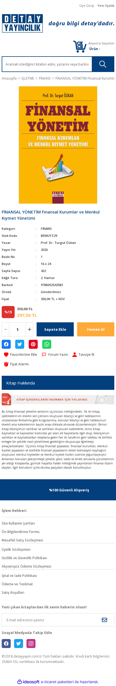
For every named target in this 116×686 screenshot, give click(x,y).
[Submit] (104, 619)
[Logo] (58, 23)
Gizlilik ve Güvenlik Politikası (24, 557)
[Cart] (80, 46)
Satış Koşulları (13, 592)
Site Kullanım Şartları (18, 523)
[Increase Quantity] (29, 329)
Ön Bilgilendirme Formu (20, 531)
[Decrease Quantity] (5, 329)
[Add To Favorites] (20, 354)
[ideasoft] (28, 682)
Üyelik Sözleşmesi (16, 549)
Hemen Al (95, 329)
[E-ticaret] (57, 682)
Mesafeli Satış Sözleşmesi (22, 540)
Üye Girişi (86, 5)
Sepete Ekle (55, 329)
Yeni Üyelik (105, 5)
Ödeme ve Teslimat (17, 584)
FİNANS (46, 228)
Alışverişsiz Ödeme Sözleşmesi (26, 566)
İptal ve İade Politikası (19, 575)
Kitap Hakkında (20, 383)
